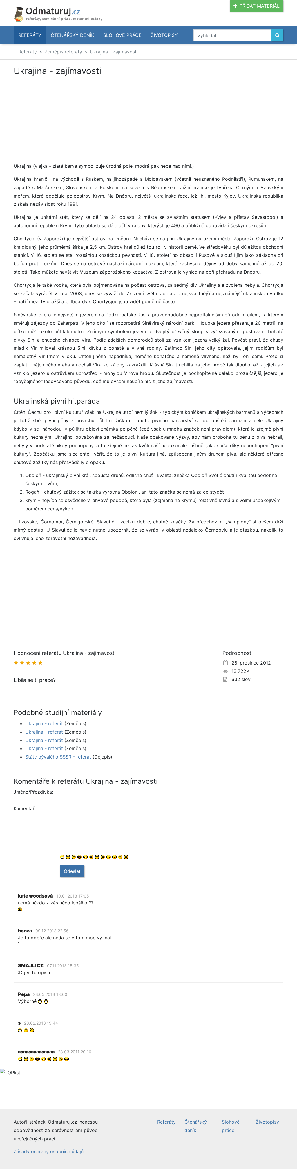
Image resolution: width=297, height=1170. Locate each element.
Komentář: (25, 808)
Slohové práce (122, 35)
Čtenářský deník (72, 35)
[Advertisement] (62, 119)
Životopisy (164, 35)
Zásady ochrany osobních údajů (49, 1151)
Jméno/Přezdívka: (33, 792)
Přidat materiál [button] (260, 6)
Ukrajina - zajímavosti (114, 52)
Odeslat (72, 871)
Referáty (29, 35)
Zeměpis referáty (63, 52)
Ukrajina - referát (44, 723)
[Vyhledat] (277, 35)
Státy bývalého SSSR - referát (58, 757)
